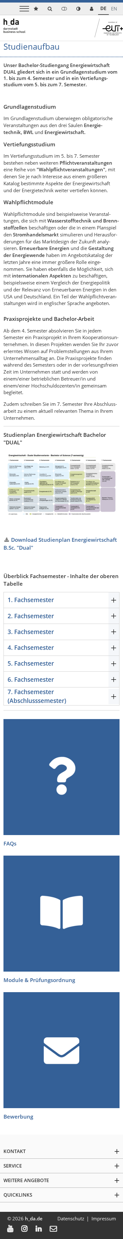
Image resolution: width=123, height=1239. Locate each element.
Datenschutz (70, 1218)
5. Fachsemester (31, 663)
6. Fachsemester (31, 679)
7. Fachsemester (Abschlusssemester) (37, 696)
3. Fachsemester (31, 632)
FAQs (9, 843)
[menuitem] (14, 1229)
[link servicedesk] (91, 9)
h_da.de (34, 1218)
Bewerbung (18, 1116)
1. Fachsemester (31, 600)
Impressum (103, 1218)
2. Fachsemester (31, 616)
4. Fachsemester (31, 647)
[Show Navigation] (24, 9)
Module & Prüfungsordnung (39, 980)
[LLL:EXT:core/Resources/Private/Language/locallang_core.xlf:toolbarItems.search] (50, 9)
